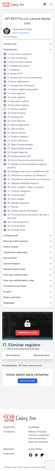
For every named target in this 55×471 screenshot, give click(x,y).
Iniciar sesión (27, 381)
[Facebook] (30, 455)
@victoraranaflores (20, 33)
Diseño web (8, 453)
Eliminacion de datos (37, 438)
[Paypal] (36, 455)
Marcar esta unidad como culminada (23, 349)
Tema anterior (13, 355)
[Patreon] (42, 455)
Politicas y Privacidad (37, 432)
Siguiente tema (41, 355)
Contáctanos (9, 432)
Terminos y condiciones (38, 435)
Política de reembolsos (38, 442)
